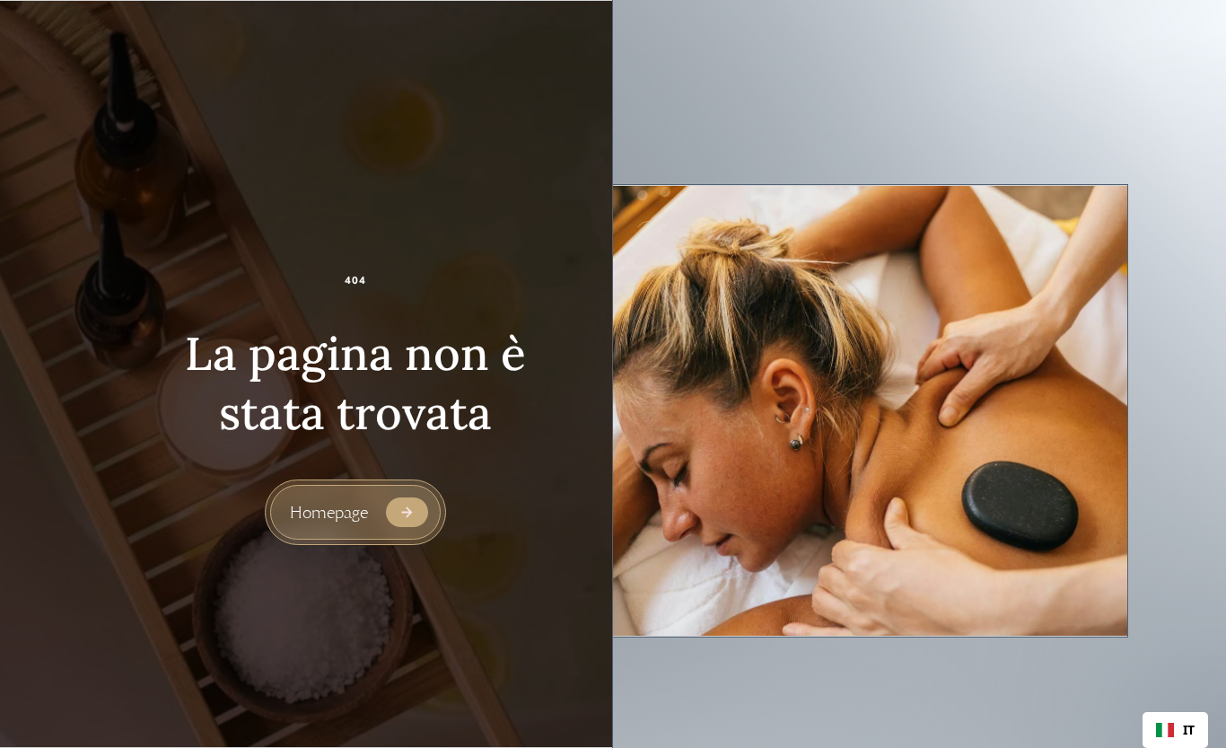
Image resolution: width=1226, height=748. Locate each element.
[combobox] (1175, 730)
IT (1189, 730)
